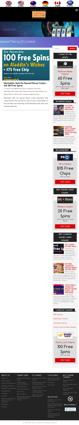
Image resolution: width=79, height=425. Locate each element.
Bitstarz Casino (65, 206)
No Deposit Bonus (22, 389)
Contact (4, 396)
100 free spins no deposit (25, 88)
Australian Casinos (60, 319)
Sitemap (4, 406)
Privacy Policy (6, 381)
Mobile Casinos (22, 386)
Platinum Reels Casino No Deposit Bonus (39, 383)
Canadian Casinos (60, 323)
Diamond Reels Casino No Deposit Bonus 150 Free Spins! (71, 130)
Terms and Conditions (9, 383)
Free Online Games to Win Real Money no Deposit (24, 398)
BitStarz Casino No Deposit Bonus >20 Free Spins (71, 266)
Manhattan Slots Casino (11, 91)
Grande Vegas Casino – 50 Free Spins (39, 391)
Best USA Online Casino (68, 381)
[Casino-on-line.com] (38, 19)
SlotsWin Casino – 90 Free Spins (69, 107)
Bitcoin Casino (21, 394)
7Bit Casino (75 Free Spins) (70, 245)
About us (4, 378)
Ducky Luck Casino (65, 342)
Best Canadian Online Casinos (70, 385)
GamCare (5, 393)
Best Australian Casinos (68, 389)
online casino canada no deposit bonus (26, 94)
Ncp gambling (6, 391)
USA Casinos (58, 314)
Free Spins (37, 88)
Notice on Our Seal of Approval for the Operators (8, 400)
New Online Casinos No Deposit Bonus (32, 91)
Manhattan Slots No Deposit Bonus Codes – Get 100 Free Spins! (25, 84)
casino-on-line (10, 88)
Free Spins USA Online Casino (39, 379)
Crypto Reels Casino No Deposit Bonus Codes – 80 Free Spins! (71, 289)
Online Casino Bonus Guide (23, 379)
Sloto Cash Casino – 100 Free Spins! (38, 395)
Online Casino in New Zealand (64, 327)
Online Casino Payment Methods (22, 383)
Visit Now (65, 93)
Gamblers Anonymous (9, 388)
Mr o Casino (65, 164)
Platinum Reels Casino (65, 72)
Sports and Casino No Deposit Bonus (39, 387)
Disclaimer (5, 404)
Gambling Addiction (8, 386)
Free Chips (20, 391)
